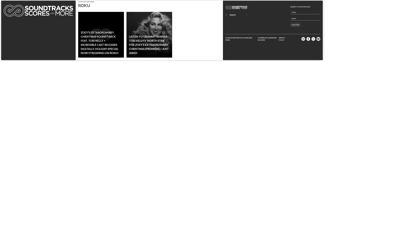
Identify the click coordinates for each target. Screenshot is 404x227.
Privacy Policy (282, 39)
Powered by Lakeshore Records (267, 39)
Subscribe (295, 25)
